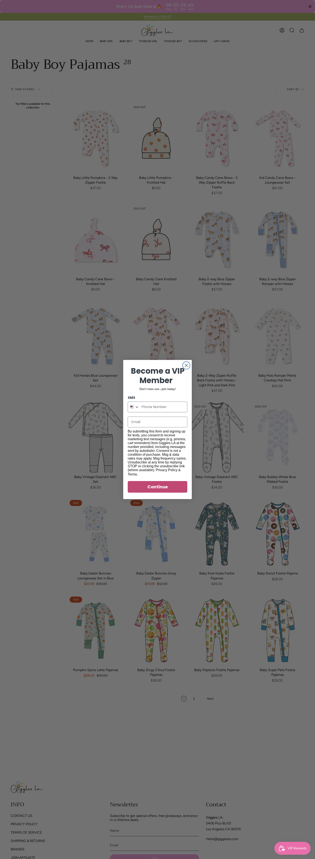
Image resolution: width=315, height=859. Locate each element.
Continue (157, 487)
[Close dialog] (186, 365)
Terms (132, 474)
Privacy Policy (166, 470)
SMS (131, 397)
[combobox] (133, 407)
